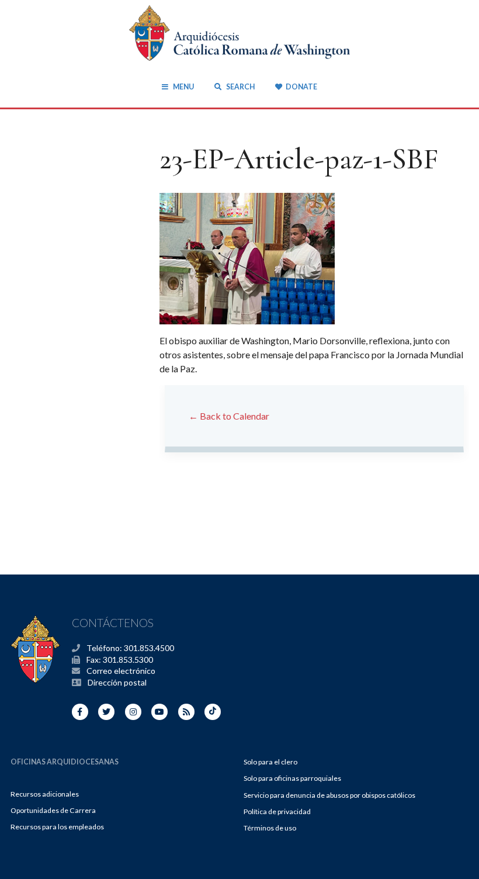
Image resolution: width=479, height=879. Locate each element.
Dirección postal (117, 682)
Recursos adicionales (45, 794)
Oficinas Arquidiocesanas (65, 761)
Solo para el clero (270, 761)
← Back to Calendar (229, 415)
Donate (301, 86)
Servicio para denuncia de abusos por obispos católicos (329, 795)
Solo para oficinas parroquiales (292, 778)
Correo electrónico (120, 671)
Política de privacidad (277, 811)
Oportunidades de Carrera (53, 810)
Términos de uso (270, 827)
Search (239, 86)
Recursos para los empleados (57, 826)
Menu (183, 86)
